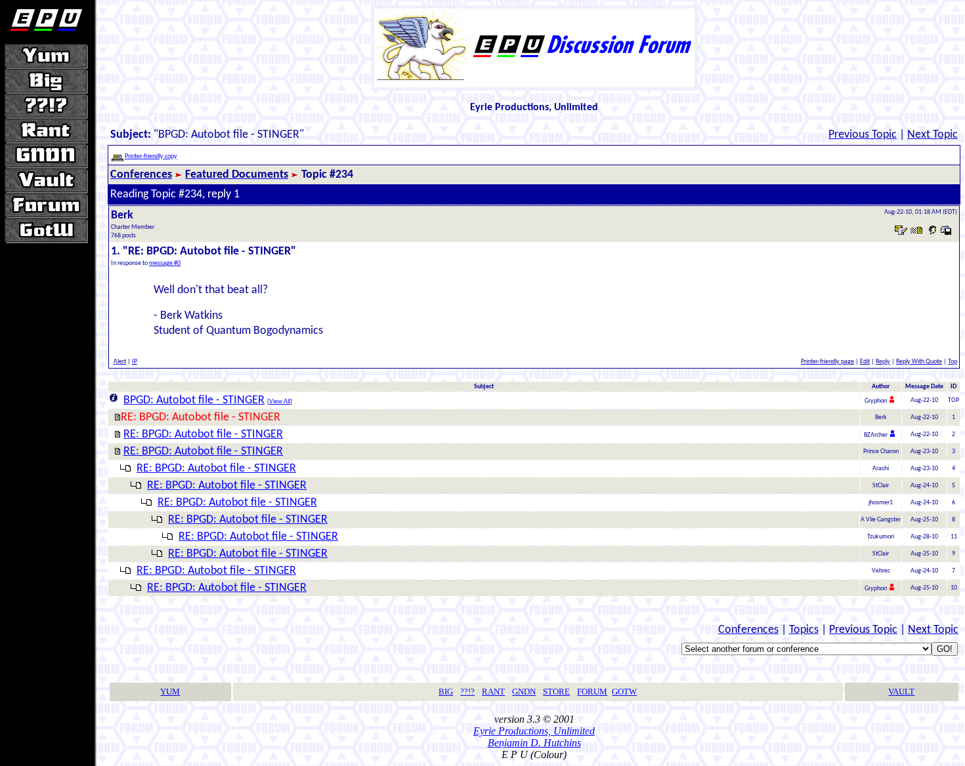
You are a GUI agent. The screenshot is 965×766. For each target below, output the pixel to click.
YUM (170, 691)
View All (279, 401)
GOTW (624, 691)
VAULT (901, 691)
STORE (556, 691)
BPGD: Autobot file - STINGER (194, 400)
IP (134, 361)
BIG (446, 691)
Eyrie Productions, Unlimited (534, 730)
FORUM (592, 691)
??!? (467, 691)
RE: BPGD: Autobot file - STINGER (203, 434)
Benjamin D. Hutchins (534, 742)
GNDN (524, 691)
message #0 (165, 263)
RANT (493, 691)
